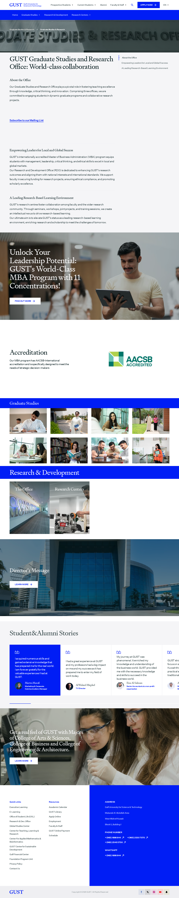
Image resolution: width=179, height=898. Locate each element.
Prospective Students (60, 5)
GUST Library (55, 812)
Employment (55, 821)
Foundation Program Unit (21, 859)
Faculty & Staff (117, 5)
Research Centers (80, 15)
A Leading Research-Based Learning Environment (145, 68)
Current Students (85, 5)
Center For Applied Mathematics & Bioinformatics (25, 840)
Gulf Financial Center (19, 854)
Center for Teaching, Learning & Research (24, 832)
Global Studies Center (19, 826)
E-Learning (15, 812)
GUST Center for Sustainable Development (23, 848)
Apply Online (55, 816)
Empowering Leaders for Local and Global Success (145, 63)
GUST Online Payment (59, 831)
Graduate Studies (29, 15)
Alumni (103, 5)
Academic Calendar (58, 807)
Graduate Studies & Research (22, 29)
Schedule (53, 835)
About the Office (129, 57)
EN (164, 5)
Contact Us (15, 868)
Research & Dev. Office (20, 821)
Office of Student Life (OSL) (22, 816)
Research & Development (56, 15)
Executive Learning (18, 807)
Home (15, 15)
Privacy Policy (16, 864)
